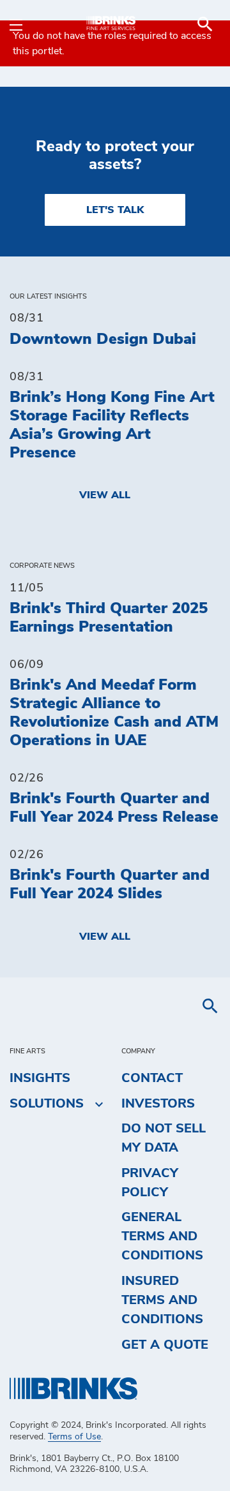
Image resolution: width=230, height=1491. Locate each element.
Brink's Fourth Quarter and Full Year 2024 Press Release (114, 808)
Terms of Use (74, 1436)
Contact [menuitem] (152, 1078)
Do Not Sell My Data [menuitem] (163, 1138)
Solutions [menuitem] (47, 1103)
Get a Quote (164, 1345)
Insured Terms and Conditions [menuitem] (162, 1300)
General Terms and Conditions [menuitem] (162, 1236)
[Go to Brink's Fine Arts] (115, 24)
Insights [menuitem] (40, 1078)
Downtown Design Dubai (103, 339)
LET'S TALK (115, 210)
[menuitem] (205, 24)
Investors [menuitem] (158, 1103)
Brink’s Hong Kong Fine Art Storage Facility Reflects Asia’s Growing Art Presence (112, 425)
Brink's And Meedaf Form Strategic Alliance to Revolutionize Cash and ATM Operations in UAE (114, 713)
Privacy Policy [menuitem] (149, 1183)
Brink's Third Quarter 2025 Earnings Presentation (109, 618)
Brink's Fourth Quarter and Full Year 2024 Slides (110, 884)
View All (104, 495)
